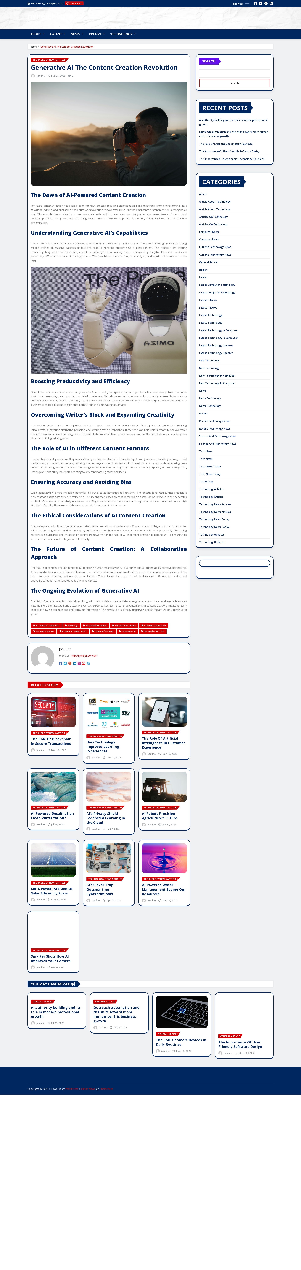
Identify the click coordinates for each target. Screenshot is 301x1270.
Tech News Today (210, 466)
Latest (56, 34)
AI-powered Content (96, 625)
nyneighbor (47, 16)
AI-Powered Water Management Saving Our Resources (164, 889)
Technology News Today (214, 519)
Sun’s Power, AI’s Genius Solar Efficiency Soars (52, 890)
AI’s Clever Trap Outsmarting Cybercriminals (99, 889)
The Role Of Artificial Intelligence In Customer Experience (163, 743)
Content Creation (45, 631)
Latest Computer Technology (217, 285)
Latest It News (208, 300)
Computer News (209, 232)
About (36, 34)
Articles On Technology (213, 217)
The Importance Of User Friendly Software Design (229, 151)
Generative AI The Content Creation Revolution (66, 46)
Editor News (88, 1089)
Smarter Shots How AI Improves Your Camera (51, 958)
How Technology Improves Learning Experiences (102, 746)
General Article (208, 262)
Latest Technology (210, 315)
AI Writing (73, 625)
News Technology (210, 398)
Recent (95, 34)
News (76, 34)
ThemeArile (106, 1089)
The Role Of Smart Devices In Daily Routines (226, 144)
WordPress (71, 1089)
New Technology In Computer (217, 375)
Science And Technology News (217, 436)
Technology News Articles (215, 504)
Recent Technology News (214, 421)
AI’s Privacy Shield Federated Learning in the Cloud (105, 818)
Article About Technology (215, 201)
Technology (121, 34)
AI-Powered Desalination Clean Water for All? (52, 815)
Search (209, 61)
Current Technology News (215, 247)
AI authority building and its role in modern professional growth (56, 1012)
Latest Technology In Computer (218, 330)
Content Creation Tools (74, 631)
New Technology (209, 360)
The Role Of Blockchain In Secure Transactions (51, 741)
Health (203, 269)
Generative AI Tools (154, 631)
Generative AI (129, 631)
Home (33, 46)
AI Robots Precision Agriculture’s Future (159, 815)
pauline (40, 75)
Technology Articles (211, 489)
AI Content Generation (47, 625)
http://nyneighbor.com (84, 655)
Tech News (206, 451)
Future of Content (104, 631)
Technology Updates (211, 534)
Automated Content (125, 625)
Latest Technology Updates (216, 345)
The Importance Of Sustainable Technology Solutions (231, 159)
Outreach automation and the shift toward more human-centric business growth (116, 1014)
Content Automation (155, 625)
